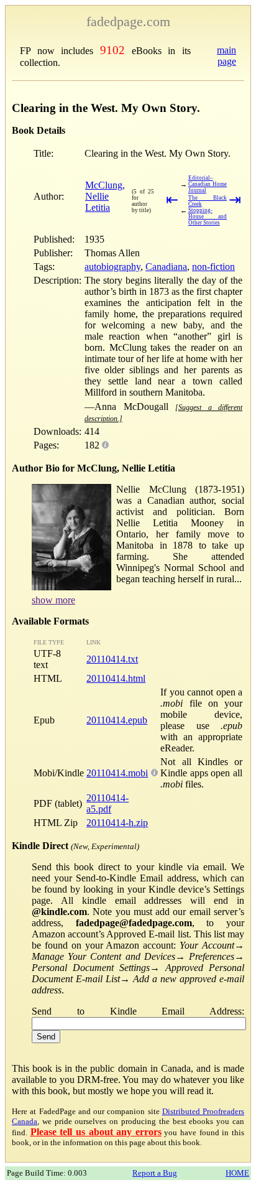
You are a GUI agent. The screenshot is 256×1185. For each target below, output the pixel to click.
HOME (237, 1173)
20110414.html (115, 678)
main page (226, 56)
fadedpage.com (128, 21)
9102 (112, 50)
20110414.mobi (117, 773)
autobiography (112, 266)
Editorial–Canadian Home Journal (207, 184)
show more (53, 600)
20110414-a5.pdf (107, 803)
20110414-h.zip (117, 822)
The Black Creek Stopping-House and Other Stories (207, 210)
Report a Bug (154, 1173)
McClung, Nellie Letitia (105, 196)
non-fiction (213, 266)
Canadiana (166, 266)
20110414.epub (116, 720)
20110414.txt (112, 659)
